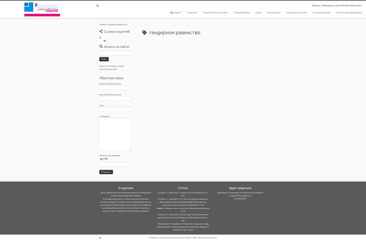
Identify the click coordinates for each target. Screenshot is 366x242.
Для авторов (273, 12)
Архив (258, 12)
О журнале (192, 12)
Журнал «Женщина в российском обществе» (169, 238)
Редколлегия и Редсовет (215, 12)
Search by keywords (108, 69)
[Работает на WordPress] (195, 237)
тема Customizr (211, 238)
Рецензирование (321, 12)
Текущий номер (242, 12)
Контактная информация (349, 12)
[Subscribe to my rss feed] (99, 5)
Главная (102, 24)
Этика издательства (296, 12)
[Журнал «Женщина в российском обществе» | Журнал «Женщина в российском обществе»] (42, 9)
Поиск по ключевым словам (111, 66)
